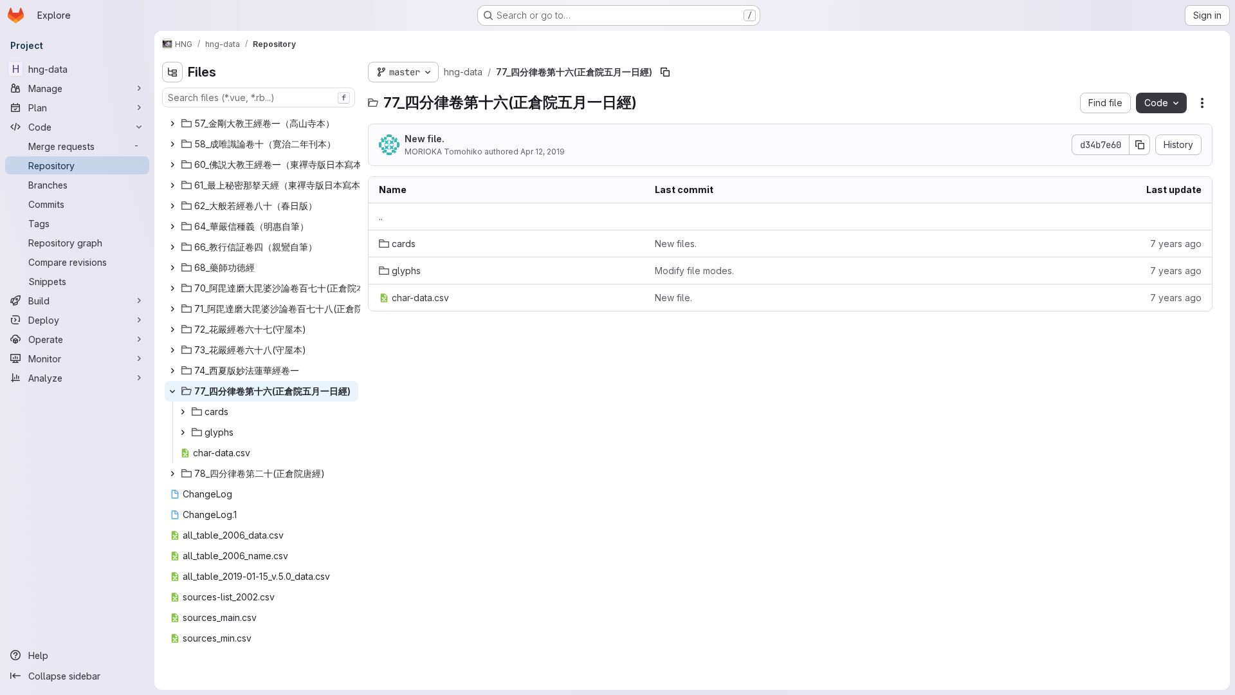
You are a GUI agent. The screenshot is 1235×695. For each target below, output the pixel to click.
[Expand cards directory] (182, 412)
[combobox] (258, 97)
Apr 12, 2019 (542, 151)
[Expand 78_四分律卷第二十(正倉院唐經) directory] (172, 473)
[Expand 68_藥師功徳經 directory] (172, 267)
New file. (424, 138)
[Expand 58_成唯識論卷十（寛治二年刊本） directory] (172, 144)
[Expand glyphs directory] (182, 432)
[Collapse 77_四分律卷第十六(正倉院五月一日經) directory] (172, 391)
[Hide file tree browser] (172, 72)
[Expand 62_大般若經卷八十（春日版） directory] (172, 206)
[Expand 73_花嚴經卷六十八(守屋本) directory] (172, 350)
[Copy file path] (665, 72)
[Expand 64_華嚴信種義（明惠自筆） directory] (172, 226)
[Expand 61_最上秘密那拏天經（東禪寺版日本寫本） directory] (172, 185)
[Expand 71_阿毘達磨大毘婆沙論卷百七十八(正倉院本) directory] (172, 309)
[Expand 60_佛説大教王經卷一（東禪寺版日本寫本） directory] (172, 164)
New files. (676, 243)
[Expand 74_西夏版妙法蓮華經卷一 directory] (172, 370)
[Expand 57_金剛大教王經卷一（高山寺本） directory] (172, 123)
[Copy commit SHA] (1140, 144)
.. (381, 216)
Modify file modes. (694, 270)
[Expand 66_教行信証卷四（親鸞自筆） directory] (172, 247)
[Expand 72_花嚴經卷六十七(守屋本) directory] (172, 329)
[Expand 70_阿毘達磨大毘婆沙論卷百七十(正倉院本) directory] (172, 288)
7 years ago (1176, 243)
